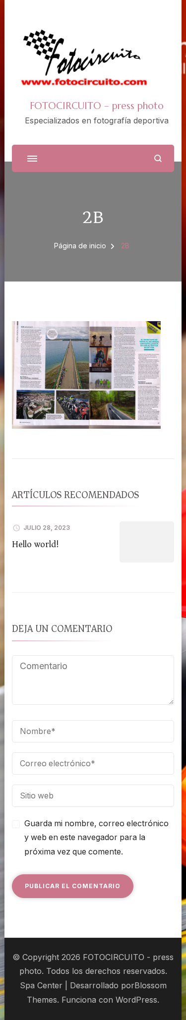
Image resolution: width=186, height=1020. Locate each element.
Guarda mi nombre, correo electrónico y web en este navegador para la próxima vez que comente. (96, 838)
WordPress (136, 1000)
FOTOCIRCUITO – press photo (97, 106)
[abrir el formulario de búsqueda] (158, 158)
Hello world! (35, 544)
